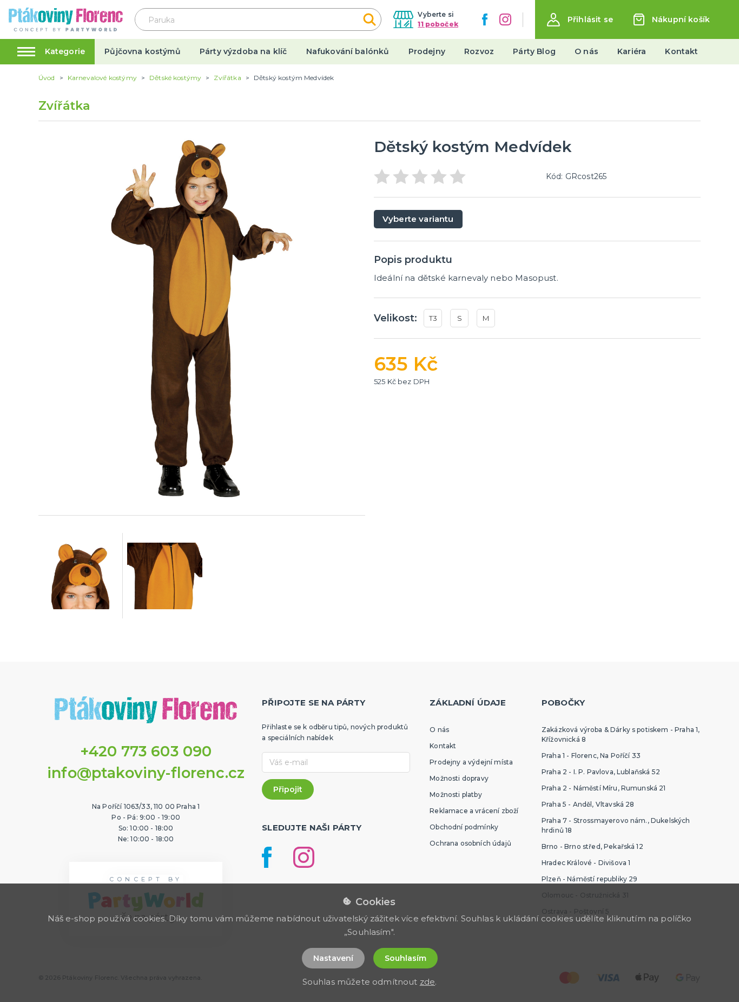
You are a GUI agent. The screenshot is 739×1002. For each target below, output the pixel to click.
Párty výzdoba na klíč (243, 51)
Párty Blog (534, 51)
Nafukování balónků (348, 51)
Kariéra (631, 51)
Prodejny (426, 51)
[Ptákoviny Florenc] (66, 19)
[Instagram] (505, 19)
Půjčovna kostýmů (142, 51)
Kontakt (681, 51)
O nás (586, 51)
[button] (580, 19)
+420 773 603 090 (146, 751)
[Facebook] (485, 19)
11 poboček (438, 24)
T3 (433, 318)
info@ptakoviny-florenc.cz (146, 773)
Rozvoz (479, 51)
